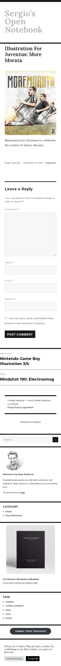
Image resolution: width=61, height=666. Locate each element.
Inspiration (50, 162)
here (23, 492)
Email (9, 280)
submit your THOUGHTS (30, 631)
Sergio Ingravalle (12, 162)
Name (9, 262)
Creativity (9, 601)
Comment (12, 209)
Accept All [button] (33, 658)
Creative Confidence (14, 605)
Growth (8, 618)
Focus (8, 614)
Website (10, 299)
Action (8, 609)
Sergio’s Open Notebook (23, 21)
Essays (8, 511)
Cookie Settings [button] (14, 658)
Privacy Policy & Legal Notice (20, 407)
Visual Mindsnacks (13, 515)
